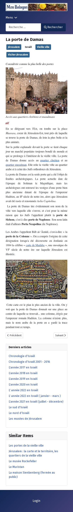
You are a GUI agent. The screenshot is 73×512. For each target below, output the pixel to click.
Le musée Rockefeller (23, 461)
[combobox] (23, 27)
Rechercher (55, 27)
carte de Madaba (35, 245)
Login (36, 501)
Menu (9, 17)
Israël (28, 47)
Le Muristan (16, 467)
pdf (7, 122)
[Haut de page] (66, 505)
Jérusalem (14, 47)
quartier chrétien (49, 160)
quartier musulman (16, 165)
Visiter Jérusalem (18, 54)
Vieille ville (43, 47)
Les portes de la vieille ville (26, 445)
